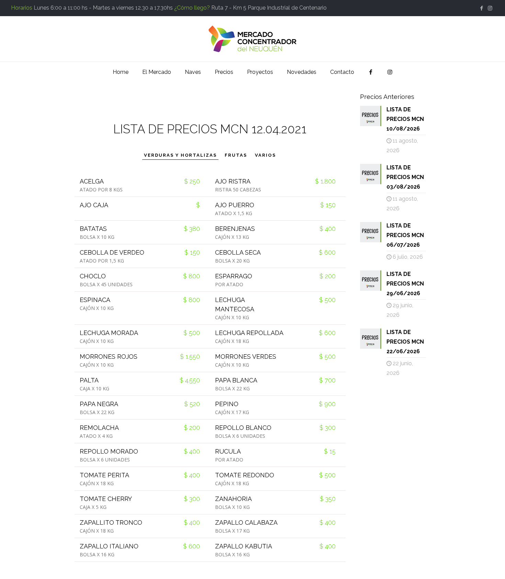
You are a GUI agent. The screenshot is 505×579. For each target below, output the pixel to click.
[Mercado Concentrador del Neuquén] (252, 39)
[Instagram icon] (490, 8)
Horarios (21, 7)
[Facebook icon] (481, 8)
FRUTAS (236, 155)
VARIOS (265, 155)
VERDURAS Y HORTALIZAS (180, 155)
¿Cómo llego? (192, 7)
